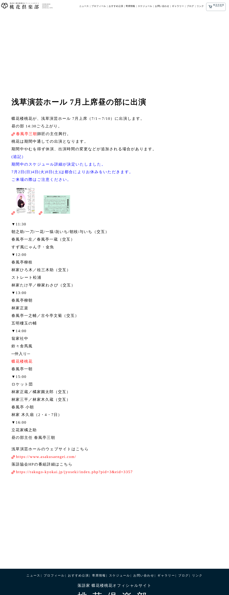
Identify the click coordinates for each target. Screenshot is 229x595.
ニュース (84, 6)
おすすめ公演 (116, 6)
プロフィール (99, 6)
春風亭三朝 (26, 134)
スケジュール (145, 6)
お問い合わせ (162, 6)
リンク (200, 6)
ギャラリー (178, 6)
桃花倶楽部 (218, 5)
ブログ (190, 6)
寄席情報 (130, 6)
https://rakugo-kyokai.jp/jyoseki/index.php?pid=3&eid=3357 (74, 472)
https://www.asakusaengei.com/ (46, 457)
